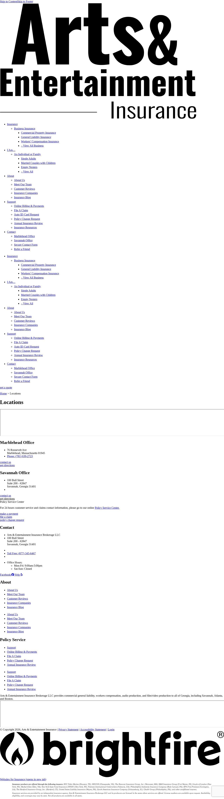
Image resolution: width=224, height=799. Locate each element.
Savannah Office (23, 240)
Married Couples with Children (38, 162)
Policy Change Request (27, 218)
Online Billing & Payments (29, 205)
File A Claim (21, 210)
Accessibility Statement (93, 729)
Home (3, 393)
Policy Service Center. (107, 507)
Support (11, 201)
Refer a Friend (22, 249)
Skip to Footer (25, 1)
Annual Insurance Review (28, 223)
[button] (7, 498)
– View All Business (32, 145)
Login (111, 729)
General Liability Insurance (36, 137)
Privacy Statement (68, 729)
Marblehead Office (24, 236)
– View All (27, 171)
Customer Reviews (24, 188)
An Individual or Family (27, 154)
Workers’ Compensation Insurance (40, 141)
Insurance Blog (22, 197)
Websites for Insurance (23, 779)
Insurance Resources (25, 227)
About (10, 175)
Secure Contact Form (25, 244)
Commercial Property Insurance (38, 132)
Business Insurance (24, 128)
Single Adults (28, 158)
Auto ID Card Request (26, 214)
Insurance (12, 124)
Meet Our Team (22, 184)
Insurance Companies (26, 193)
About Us (19, 180)
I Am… (11, 150)
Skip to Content (8, 1)
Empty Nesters (29, 167)
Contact (11, 231)
